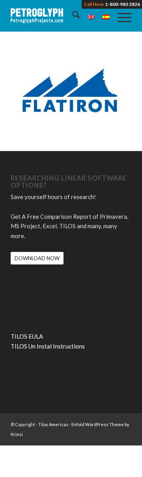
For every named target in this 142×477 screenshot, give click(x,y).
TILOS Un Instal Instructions (48, 346)
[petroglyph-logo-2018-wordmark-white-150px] (59, 16)
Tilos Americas (53, 424)
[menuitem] (72, 16)
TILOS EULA (27, 336)
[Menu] (120, 16)
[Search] (72, 16)
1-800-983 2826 (122, 4)
